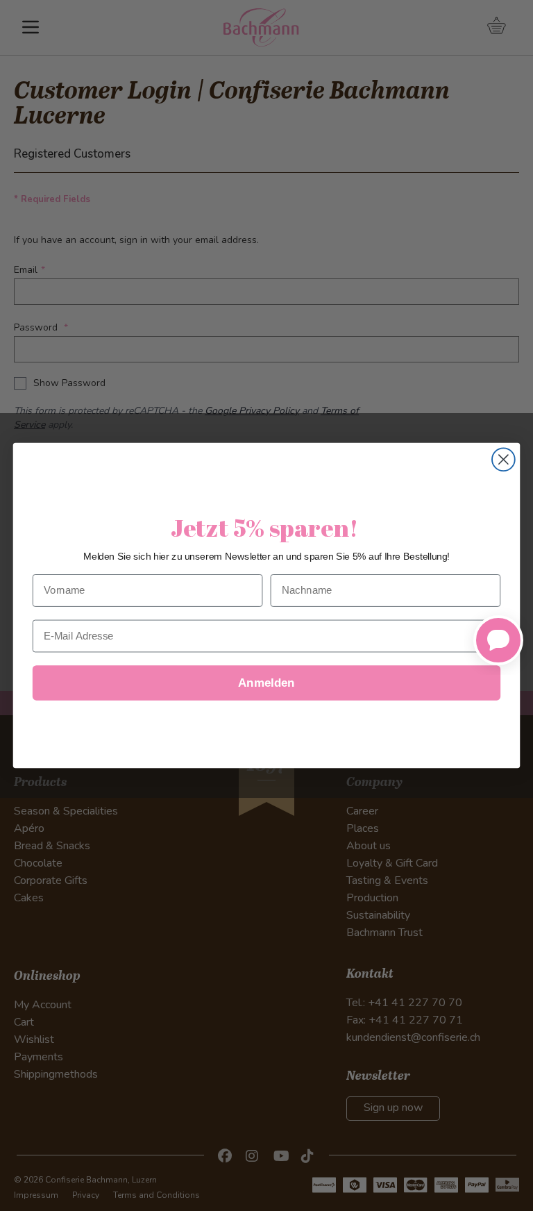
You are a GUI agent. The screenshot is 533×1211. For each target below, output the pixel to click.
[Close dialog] (503, 459)
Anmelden (266, 683)
